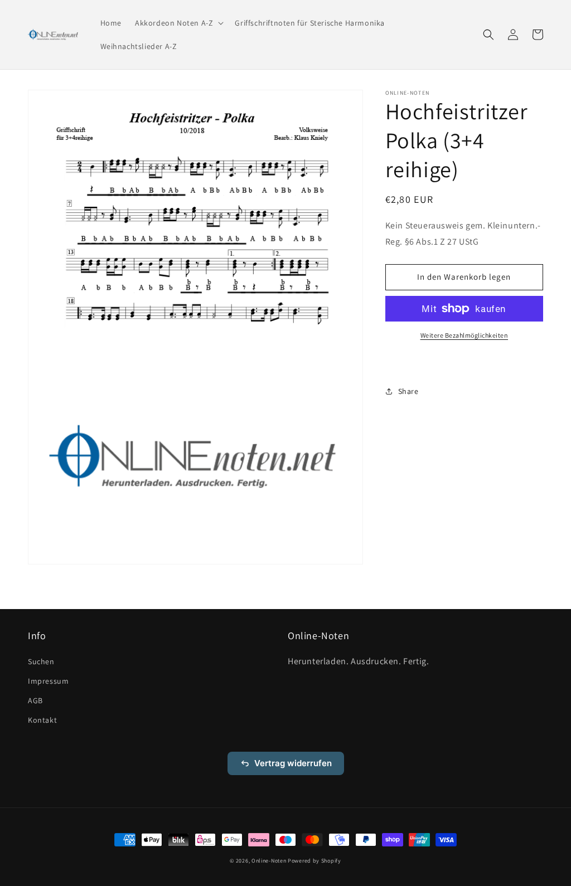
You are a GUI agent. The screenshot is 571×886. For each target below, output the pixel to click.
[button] (178, 23)
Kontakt (42, 720)
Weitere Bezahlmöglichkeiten (464, 335)
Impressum (48, 681)
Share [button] (408, 391)
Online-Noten (268, 860)
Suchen (41, 661)
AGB (35, 700)
